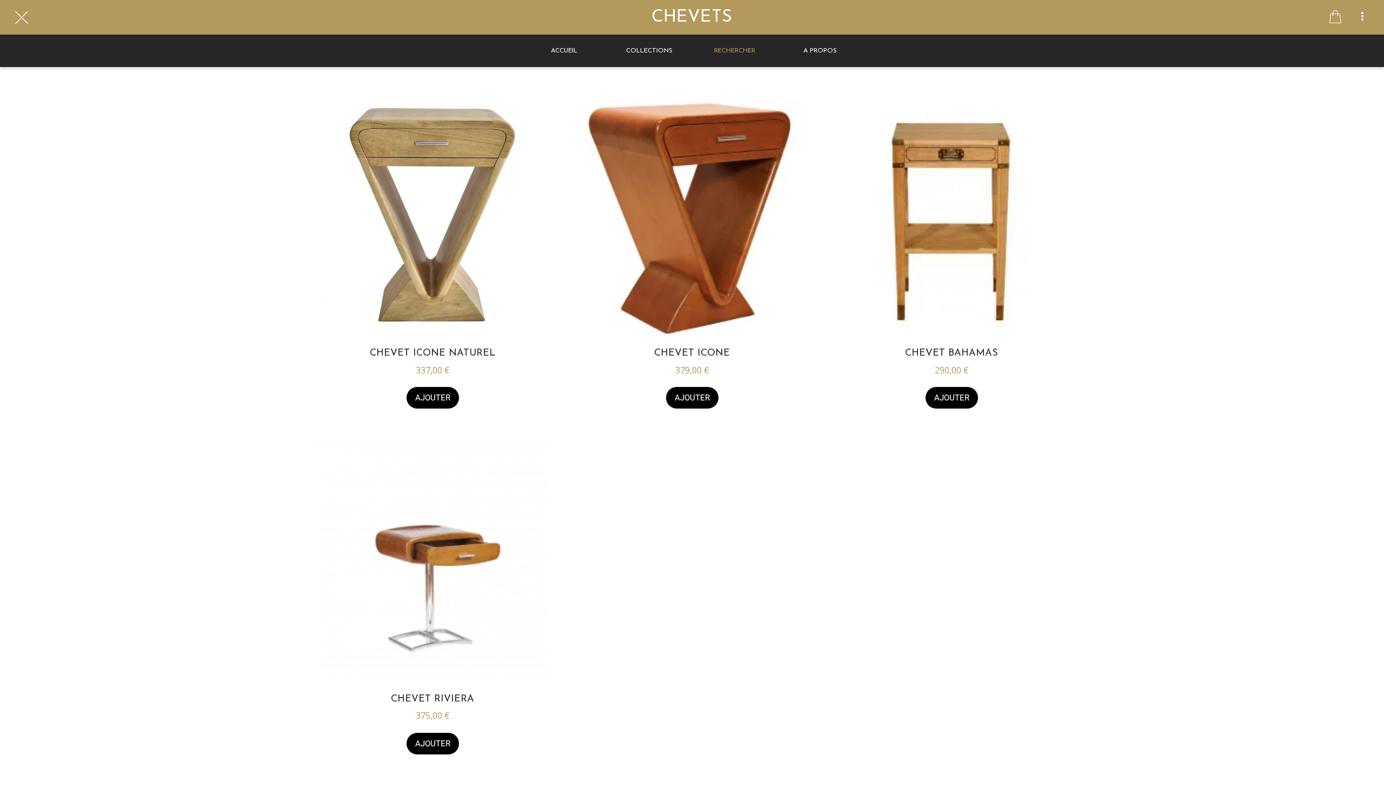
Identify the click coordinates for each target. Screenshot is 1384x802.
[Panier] (1335, 17)
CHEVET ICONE (692, 353)
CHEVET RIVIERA (432, 699)
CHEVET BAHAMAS (951, 353)
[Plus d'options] (1362, 17)
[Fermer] (21, 17)
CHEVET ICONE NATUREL (432, 353)
